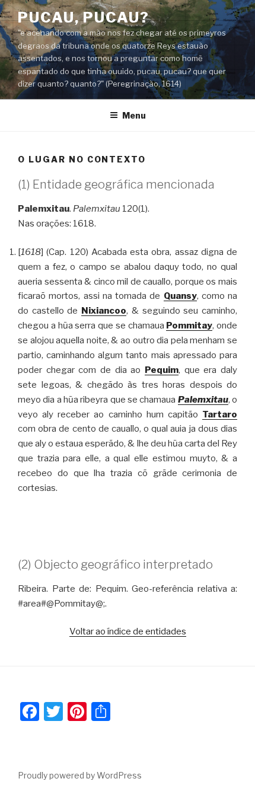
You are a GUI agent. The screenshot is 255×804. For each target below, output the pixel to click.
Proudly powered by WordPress (80, 775)
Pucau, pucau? (83, 17)
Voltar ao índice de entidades (127, 631)
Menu (134, 115)
